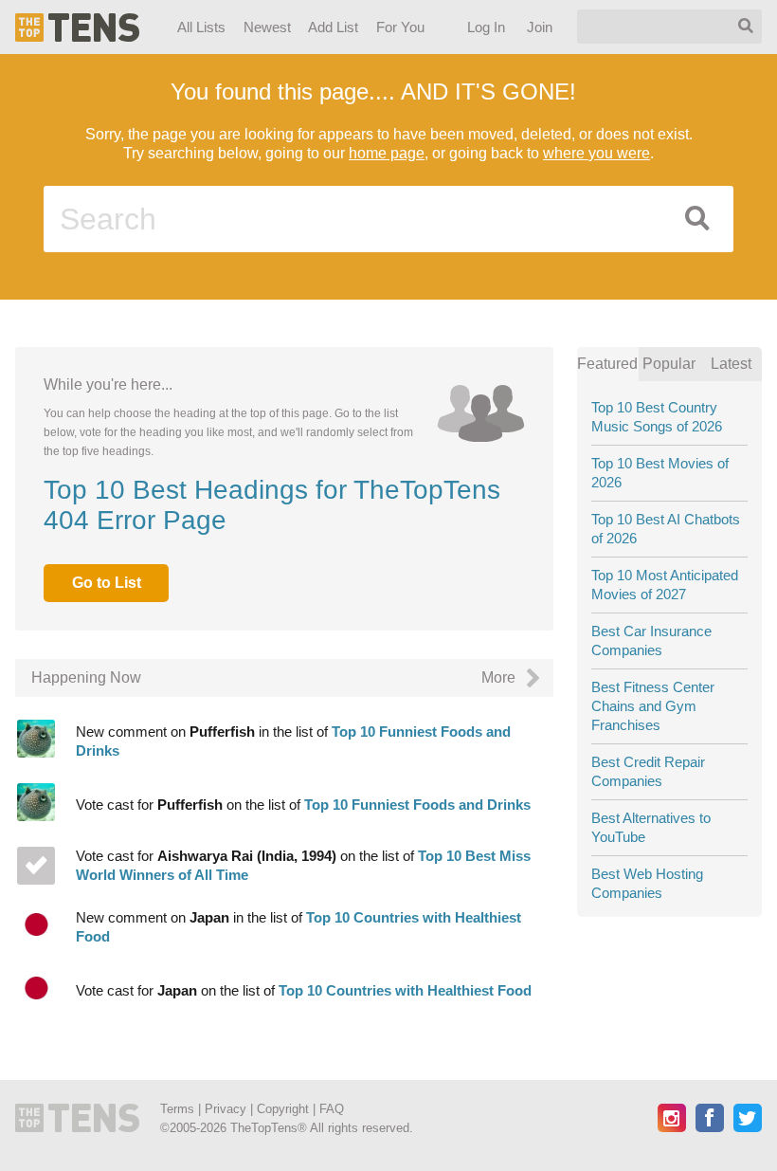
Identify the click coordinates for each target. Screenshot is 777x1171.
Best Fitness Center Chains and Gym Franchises (652, 706)
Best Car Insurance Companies (651, 640)
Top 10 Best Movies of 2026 (660, 472)
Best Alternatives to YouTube (651, 827)
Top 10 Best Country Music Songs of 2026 (656, 416)
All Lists (201, 27)
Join (540, 27)
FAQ (331, 1109)
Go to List (106, 583)
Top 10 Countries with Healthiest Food (405, 990)
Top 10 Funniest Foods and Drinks (417, 804)
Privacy (225, 1109)
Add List (333, 27)
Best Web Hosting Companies (647, 883)
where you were (596, 153)
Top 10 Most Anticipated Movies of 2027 (664, 584)
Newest (267, 27)
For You (400, 27)
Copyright (283, 1109)
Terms (177, 1109)
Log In (487, 27)
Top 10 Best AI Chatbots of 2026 (665, 528)
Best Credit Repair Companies (648, 771)
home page (387, 153)
